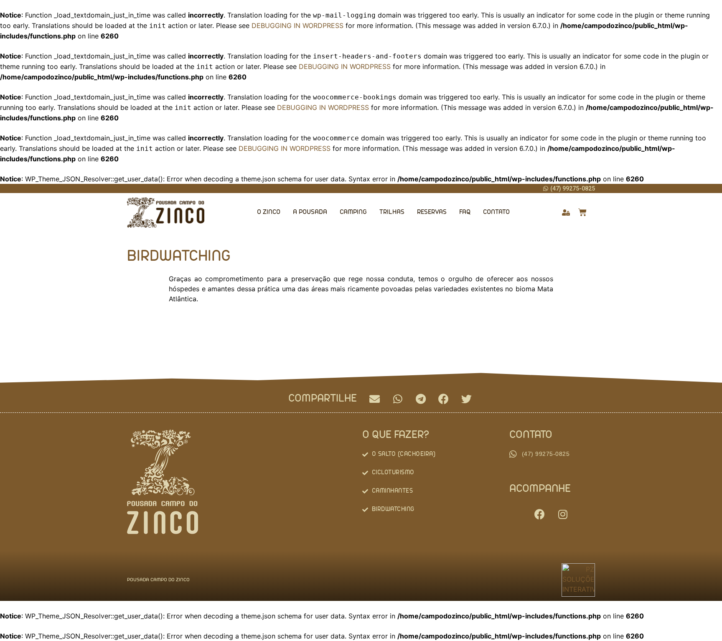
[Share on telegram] (420, 398)
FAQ (464, 212)
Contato (496, 212)
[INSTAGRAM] (562, 514)
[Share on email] (374, 398)
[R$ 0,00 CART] (582, 212)
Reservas (432, 212)
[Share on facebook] (443, 398)
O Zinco (268, 212)
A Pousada (310, 212)
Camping (353, 212)
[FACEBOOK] (539, 514)
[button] (569, 188)
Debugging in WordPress (297, 25)
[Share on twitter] (466, 398)
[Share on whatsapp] (397, 398)
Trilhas (391, 212)
